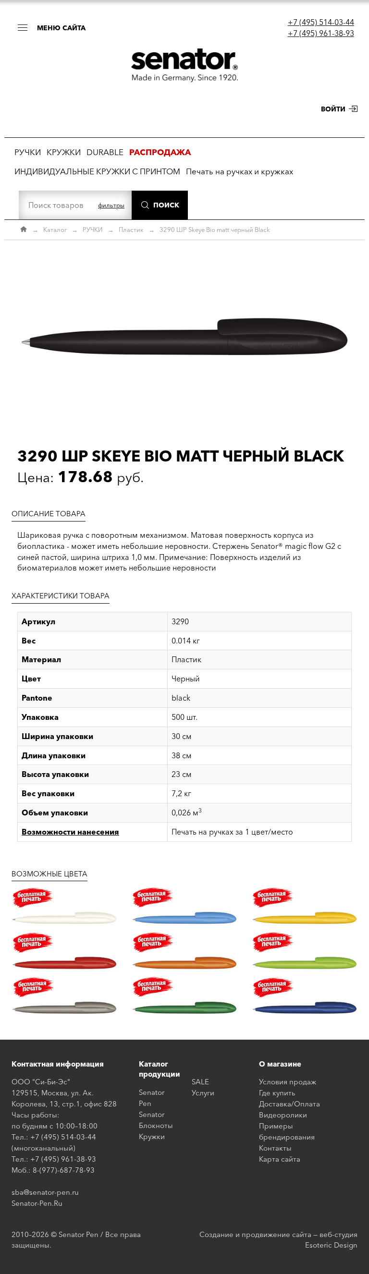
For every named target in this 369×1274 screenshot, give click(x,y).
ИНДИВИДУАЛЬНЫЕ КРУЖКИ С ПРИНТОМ (97, 171)
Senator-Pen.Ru (37, 1203)
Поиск (166, 205)
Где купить (277, 1092)
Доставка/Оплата (289, 1103)
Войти (333, 109)
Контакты (275, 1148)
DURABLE (104, 152)
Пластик (131, 229)
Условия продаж (287, 1081)
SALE (200, 1081)
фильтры (111, 205)
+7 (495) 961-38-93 (321, 33)
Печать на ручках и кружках (239, 171)
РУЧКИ (27, 152)
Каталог (55, 229)
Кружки (152, 1136)
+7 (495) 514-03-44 (321, 22)
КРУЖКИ (64, 152)
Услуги (203, 1092)
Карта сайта (279, 1159)
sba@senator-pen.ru (45, 1192)
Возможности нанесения (70, 832)
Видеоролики (283, 1114)
